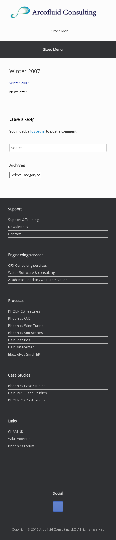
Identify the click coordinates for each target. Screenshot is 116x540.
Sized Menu (61, 30)
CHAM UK (15, 431)
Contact (14, 234)
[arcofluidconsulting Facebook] (58, 506)
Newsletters (18, 226)
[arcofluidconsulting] (58, 11)
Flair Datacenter (21, 347)
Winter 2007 (19, 83)
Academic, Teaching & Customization (38, 279)
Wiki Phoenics (19, 438)
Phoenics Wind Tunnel (26, 325)
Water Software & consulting (31, 272)
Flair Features (19, 340)
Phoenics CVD (19, 318)
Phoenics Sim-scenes (25, 332)
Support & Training (23, 219)
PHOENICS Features (24, 311)
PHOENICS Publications (27, 400)
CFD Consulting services (27, 265)
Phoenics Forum (21, 445)
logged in (37, 131)
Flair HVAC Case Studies (27, 392)
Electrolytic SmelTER (24, 354)
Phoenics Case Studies (27, 385)
